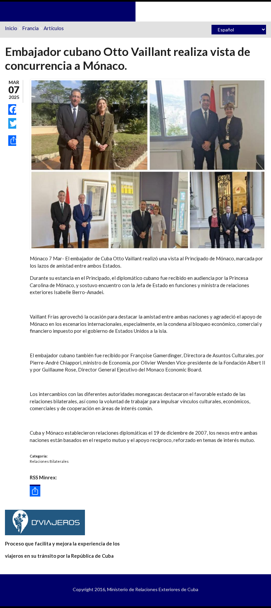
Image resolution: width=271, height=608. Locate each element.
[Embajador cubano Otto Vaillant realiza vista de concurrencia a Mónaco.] (148, 164)
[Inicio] (135, 11)
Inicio (11, 28)
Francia (30, 28)
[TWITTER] (12, 123)
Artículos (54, 28)
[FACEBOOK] (12, 109)
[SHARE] (12, 140)
